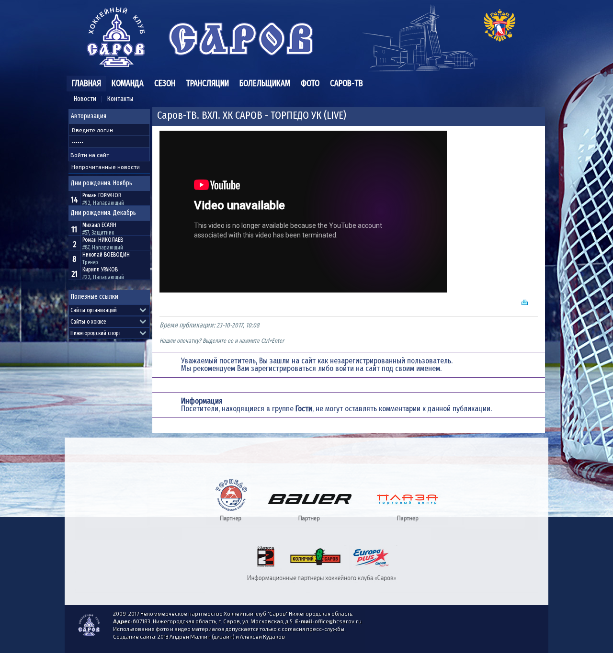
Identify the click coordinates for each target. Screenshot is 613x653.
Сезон (164, 83)
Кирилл (100, 269)
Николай (106, 254)
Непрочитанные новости (105, 166)
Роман (101, 195)
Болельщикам (264, 83)
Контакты (120, 99)
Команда (128, 83)
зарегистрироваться (283, 368)
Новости (85, 99)
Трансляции (207, 83)
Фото (310, 83)
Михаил (99, 225)
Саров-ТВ (346, 83)
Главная (86, 83)
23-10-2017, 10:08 (237, 325)
